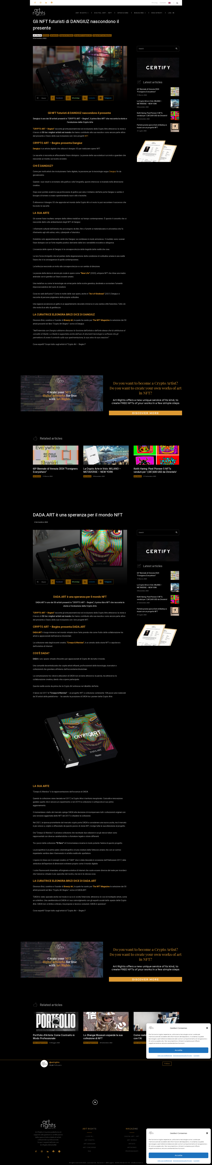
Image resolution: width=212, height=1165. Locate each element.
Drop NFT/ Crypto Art (83, 35)
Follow (167, 1064)
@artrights (54, 1062)
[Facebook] (35, 3)
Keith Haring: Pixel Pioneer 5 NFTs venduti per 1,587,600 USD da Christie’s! (152, 114)
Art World (37, 35)
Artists (46, 35)
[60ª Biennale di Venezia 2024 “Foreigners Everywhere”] (175, 91)
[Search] (176, 49)
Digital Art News (66, 35)
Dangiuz (112, 171)
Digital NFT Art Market (102, 35)
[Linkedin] (46, 3)
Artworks (54, 35)
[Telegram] (59, 1151)
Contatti (196, 1161)
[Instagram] (40, 3)
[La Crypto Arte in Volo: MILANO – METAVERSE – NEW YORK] (175, 103)
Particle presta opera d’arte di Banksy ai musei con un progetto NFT (152, 126)
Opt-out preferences (165, 1161)
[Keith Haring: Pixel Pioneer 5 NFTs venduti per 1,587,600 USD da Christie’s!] (175, 115)
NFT (86, 136)
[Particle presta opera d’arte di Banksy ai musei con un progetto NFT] (175, 127)
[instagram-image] (51, 1080)
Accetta (178, 1155)
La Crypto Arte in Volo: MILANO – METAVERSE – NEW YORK (149, 102)
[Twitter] (48, 1157)
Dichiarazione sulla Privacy (182, 1161)
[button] (207, 1133)
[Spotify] (51, 3)
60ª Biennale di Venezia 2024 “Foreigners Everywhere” (148, 90)
